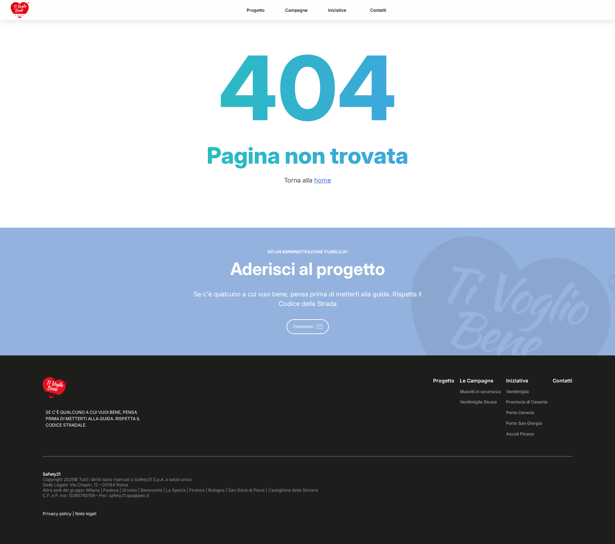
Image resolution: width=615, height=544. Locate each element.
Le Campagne (476, 380)
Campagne (296, 10)
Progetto (255, 10)
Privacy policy (57, 513)
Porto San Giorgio (524, 423)
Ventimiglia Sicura (478, 402)
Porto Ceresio (520, 412)
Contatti (378, 10)
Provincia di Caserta (526, 402)
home (322, 180)
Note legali (85, 513)
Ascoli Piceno (520, 434)
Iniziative (337, 10)
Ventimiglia (517, 391)
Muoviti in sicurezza (480, 391)
